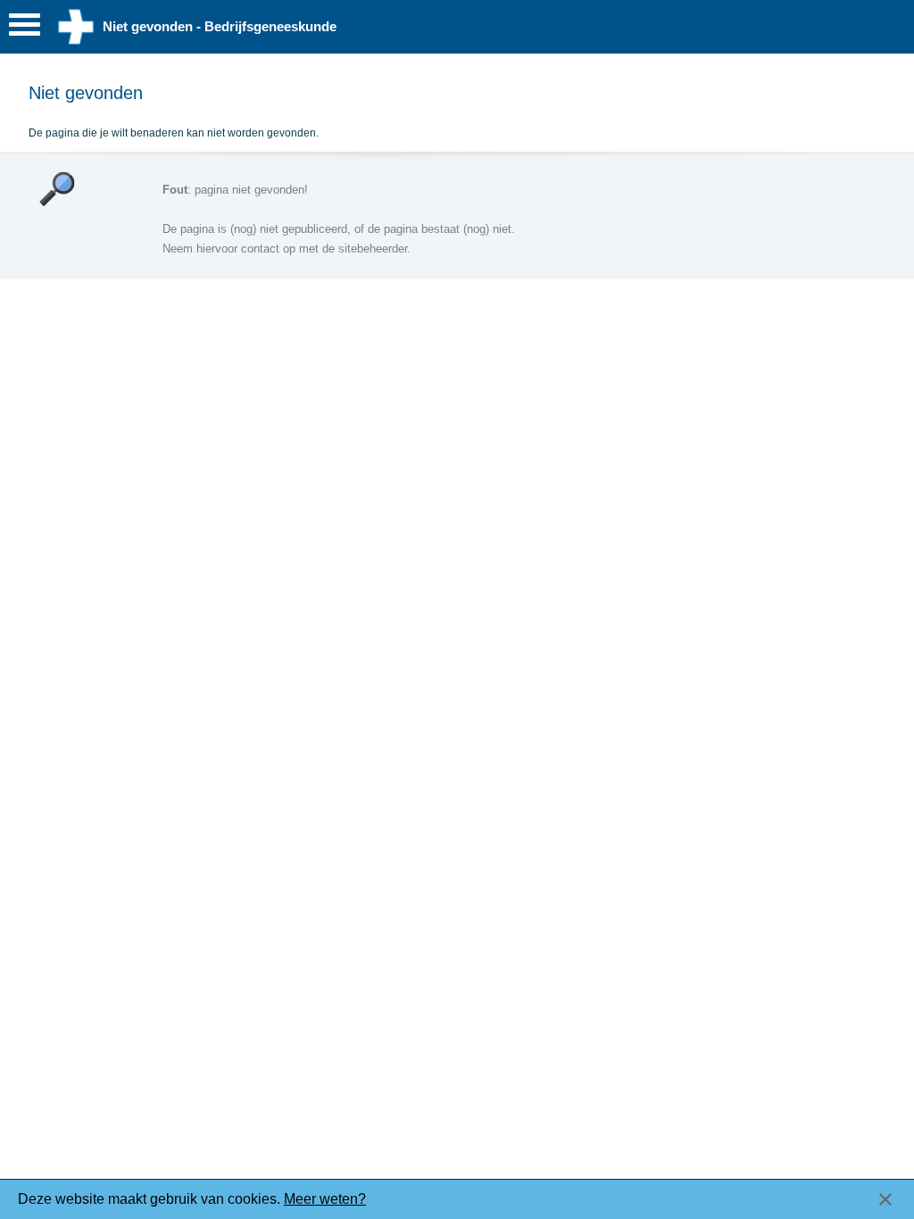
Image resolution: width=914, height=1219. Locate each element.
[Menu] (24, 29)
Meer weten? (325, 1199)
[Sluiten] (885, 1199)
